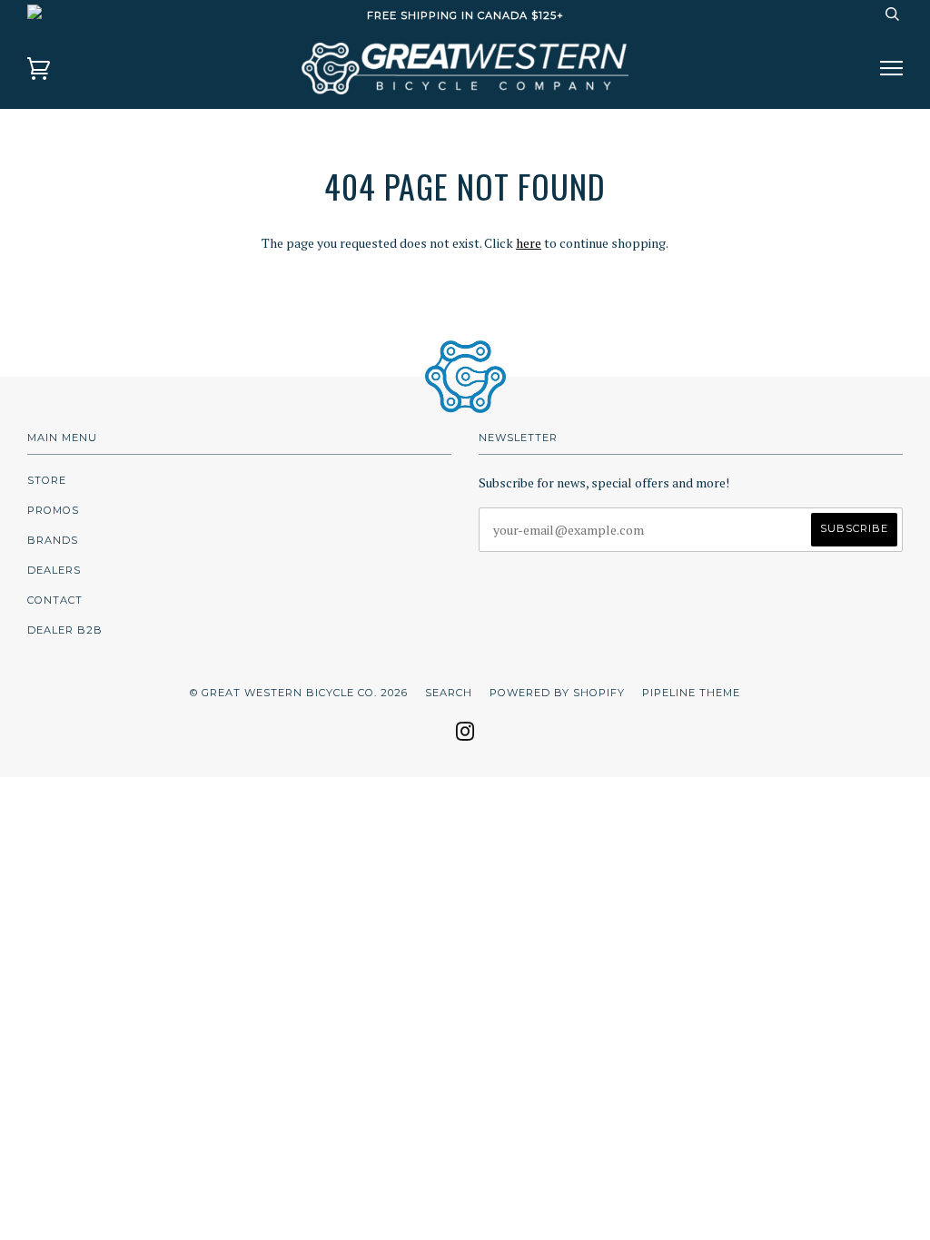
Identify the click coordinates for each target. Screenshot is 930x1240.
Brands (52, 540)
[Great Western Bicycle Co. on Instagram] (465, 737)
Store (46, 480)
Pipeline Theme (691, 692)
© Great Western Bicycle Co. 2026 (299, 692)
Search (448, 692)
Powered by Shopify (557, 692)
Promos (53, 510)
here (528, 242)
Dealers (54, 570)
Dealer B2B (65, 630)
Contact (55, 600)
